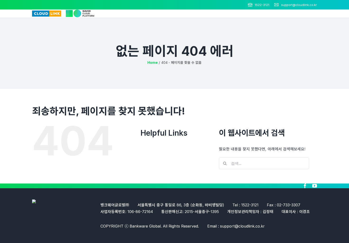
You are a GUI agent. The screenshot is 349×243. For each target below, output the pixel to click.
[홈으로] (152, 62)
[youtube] (314, 185)
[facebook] (305, 185)
